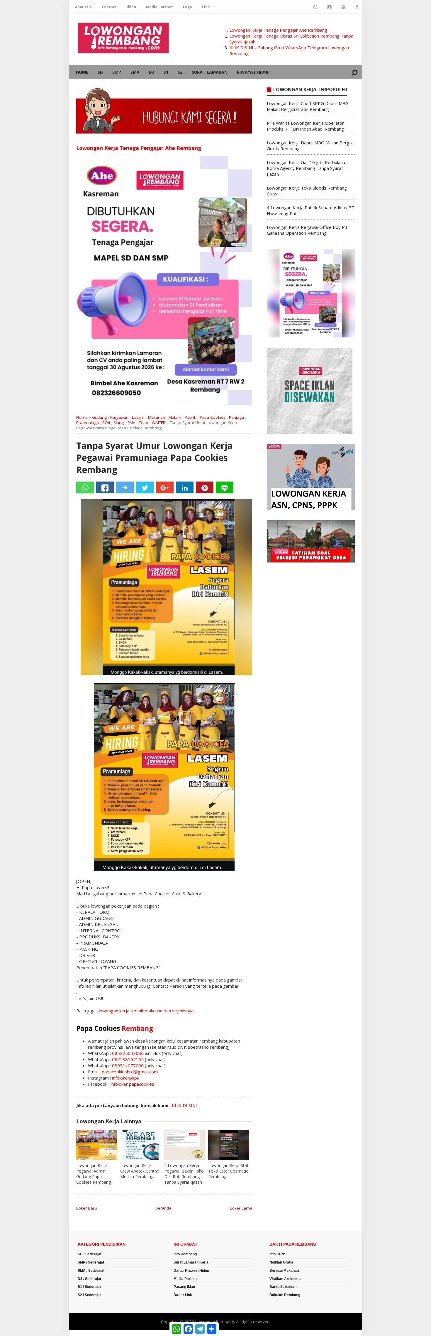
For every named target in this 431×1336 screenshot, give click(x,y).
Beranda (163, 1208)
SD (100, 72)
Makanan (156, 417)
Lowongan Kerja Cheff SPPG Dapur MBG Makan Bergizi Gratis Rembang (308, 106)
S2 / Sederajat (89, 1295)
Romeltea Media (85, 1333)
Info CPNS (277, 1254)
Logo (187, 6)
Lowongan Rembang (214, 1321)
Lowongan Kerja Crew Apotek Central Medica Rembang (139, 1171)
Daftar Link (183, 1295)
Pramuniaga (87, 422)
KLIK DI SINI (184, 1105)
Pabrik (190, 417)
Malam (175, 417)
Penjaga (236, 417)
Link (206, 6)
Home (82, 72)
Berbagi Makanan (284, 1271)
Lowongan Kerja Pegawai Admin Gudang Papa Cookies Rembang (93, 1174)
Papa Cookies (212, 417)
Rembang (137, 1028)
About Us (83, 6)
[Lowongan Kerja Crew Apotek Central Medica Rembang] (140, 1145)
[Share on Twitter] (145, 487)
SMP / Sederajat (91, 1262)
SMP (116, 72)
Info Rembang (185, 1254)
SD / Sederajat (89, 1254)
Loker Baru (86, 1208)
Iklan (131, 6)
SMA (135, 72)
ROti (106, 422)
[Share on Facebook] (105, 487)
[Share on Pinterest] (204, 487)
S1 (166, 72)
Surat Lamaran (210, 72)
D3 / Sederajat (89, 1279)
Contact (109, 6)
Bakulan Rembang (284, 1295)
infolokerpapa (125, 1078)
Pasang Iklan (184, 1287)
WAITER (158, 422)
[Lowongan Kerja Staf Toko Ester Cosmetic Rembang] (228, 1145)
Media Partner (159, 6)
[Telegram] (125, 487)
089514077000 (128, 1065)
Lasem (138, 417)
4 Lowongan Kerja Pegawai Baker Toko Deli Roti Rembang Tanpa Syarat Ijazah (184, 1174)
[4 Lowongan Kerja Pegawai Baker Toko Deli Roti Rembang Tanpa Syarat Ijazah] (184, 1145)
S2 (180, 72)
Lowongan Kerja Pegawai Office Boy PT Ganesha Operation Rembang (307, 230)
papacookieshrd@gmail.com (130, 1072)
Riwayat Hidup (253, 72)
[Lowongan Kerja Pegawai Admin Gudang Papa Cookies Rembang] (96, 1145)
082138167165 (128, 1059)
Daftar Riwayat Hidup (191, 1271)
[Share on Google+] (165, 487)
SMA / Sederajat (91, 1271)
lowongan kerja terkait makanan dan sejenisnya (146, 1011)
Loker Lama (241, 1208)
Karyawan (119, 417)
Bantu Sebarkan (282, 1287)
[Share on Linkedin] (185, 487)
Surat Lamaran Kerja (191, 1262)
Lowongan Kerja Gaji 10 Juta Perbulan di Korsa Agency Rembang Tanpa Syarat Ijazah (307, 168)
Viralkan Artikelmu (285, 1279)
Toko (143, 422)
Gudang (99, 417)
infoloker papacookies (132, 1084)
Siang (118, 422)
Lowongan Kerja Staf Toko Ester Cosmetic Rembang (228, 1171)
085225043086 (128, 1053)
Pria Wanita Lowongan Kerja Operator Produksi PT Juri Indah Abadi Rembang (305, 126)
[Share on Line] (224, 487)
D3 (151, 72)
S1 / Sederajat (89, 1287)
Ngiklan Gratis (281, 1262)
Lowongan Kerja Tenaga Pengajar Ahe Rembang (278, 30)
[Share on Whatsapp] (85, 487)
